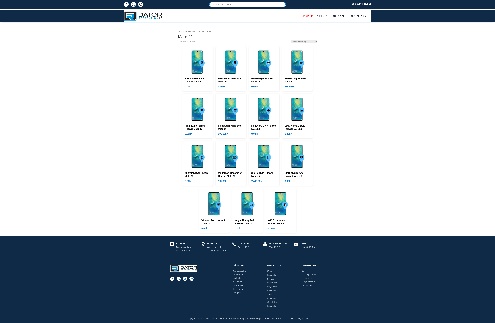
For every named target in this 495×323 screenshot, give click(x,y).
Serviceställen (239, 285)
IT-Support (237, 282)
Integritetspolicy (309, 282)
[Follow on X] (133, 4)
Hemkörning (238, 289)
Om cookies (307, 285)
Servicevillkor (307, 278)
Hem (180, 31)
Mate (203, 31)
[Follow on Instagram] (140, 4)
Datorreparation (239, 271)
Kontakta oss (359, 16)
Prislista (321, 16)
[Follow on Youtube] (191, 279)
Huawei (197, 31)
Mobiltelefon (188, 31)
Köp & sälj (339, 16)
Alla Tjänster (238, 292)
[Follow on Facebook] (126, 4)
